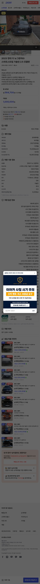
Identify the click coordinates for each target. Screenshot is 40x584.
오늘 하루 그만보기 (10, 311)
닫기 (33, 311)
